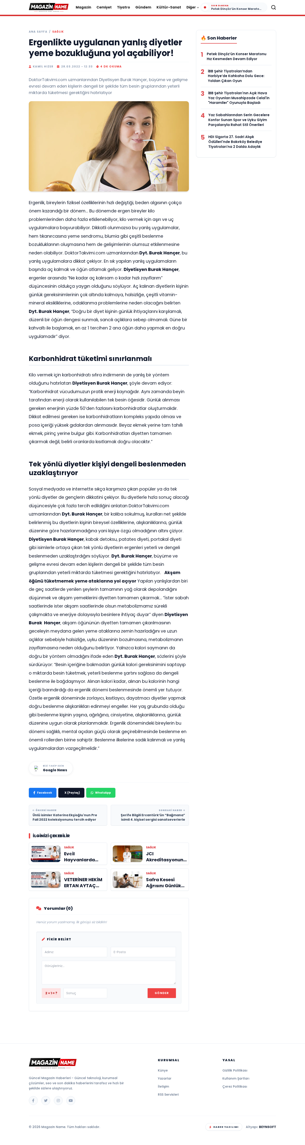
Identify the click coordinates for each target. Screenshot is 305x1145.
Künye (163, 1070)
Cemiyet (104, 7)
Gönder (162, 993)
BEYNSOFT (267, 1127)
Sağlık (58, 32)
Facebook (44, 793)
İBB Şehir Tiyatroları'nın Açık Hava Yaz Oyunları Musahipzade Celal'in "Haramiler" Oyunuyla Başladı (238, 98)
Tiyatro (123, 7)
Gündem (143, 7)
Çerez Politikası (234, 1086)
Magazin (83, 7)
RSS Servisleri (168, 1094)
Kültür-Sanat (169, 7)
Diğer (191, 7)
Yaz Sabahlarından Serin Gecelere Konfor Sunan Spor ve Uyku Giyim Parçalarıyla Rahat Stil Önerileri (238, 120)
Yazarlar (164, 1078)
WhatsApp (103, 793)
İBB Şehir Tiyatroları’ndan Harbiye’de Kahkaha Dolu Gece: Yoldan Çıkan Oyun (236, 76)
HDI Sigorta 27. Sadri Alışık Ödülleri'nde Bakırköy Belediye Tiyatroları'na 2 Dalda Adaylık (235, 141)
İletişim (163, 1086)
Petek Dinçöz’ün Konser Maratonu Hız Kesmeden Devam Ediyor (236, 56)
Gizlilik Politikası (234, 1070)
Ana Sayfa (38, 32)
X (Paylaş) (72, 793)
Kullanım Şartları (235, 1078)
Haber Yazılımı (225, 1127)
